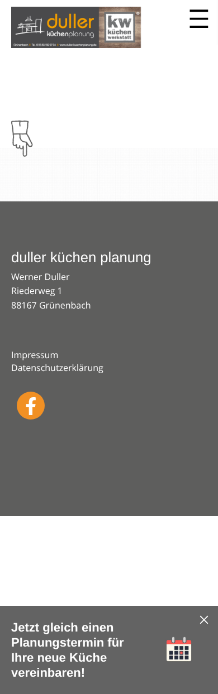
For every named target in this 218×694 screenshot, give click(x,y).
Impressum (34, 355)
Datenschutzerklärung (57, 368)
